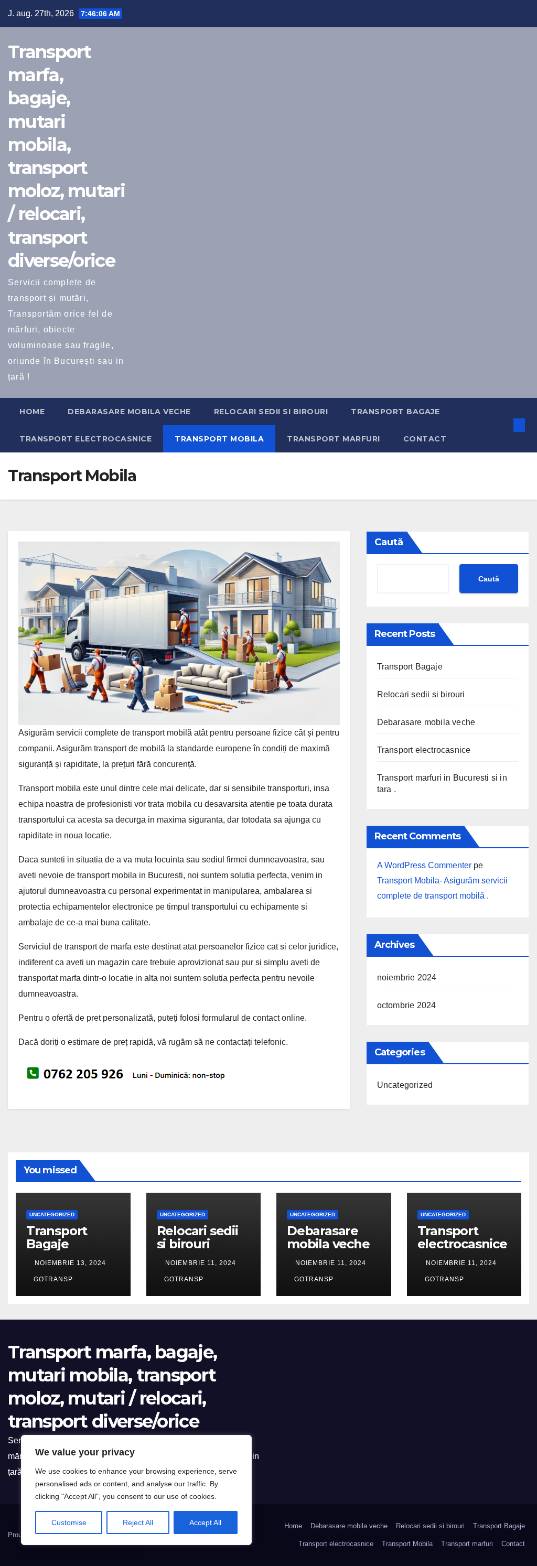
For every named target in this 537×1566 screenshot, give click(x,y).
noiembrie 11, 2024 (200, 1263)
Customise (69, 1522)
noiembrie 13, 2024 (70, 1263)
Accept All (205, 1522)
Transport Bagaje (395, 411)
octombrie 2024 (406, 1005)
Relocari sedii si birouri (271, 411)
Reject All (138, 1522)
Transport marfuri (333, 439)
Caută (388, 542)
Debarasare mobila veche (129, 411)
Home (32, 411)
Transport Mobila (219, 439)
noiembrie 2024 (407, 977)
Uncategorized (405, 1085)
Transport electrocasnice (85, 439)
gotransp (53, 1279)
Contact (425, 439)
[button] (502, 424)
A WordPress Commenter (424, 865)
